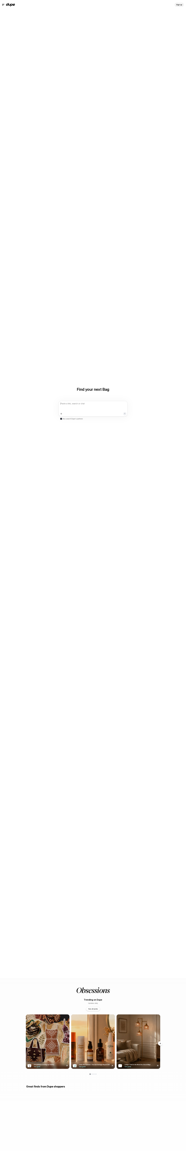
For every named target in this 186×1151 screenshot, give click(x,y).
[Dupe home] (10, 4)
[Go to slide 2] (92, 1074)
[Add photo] (61, 413)
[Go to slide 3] (94, 1074)
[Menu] (3, 4)
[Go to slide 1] (90, 1074)
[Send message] (124, 413)
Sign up (179, 5)
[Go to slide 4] (95, 1074)
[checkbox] (61, 419)
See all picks (93, 1009)
